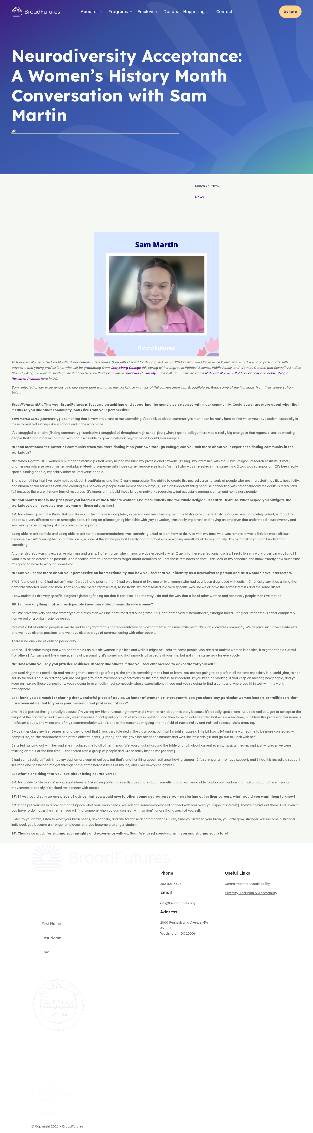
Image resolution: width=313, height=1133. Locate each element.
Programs (118, 11)
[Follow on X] (259, 1127)
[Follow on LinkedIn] (278, 1127)
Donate (290, 11)
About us (90, 11)
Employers (147, 11)
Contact (224, 11)
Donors (170, 11)
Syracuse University (140, 373)
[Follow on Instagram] (268, 1127)
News (199, 197)
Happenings (195, 11)
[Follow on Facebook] (250, 1127)
